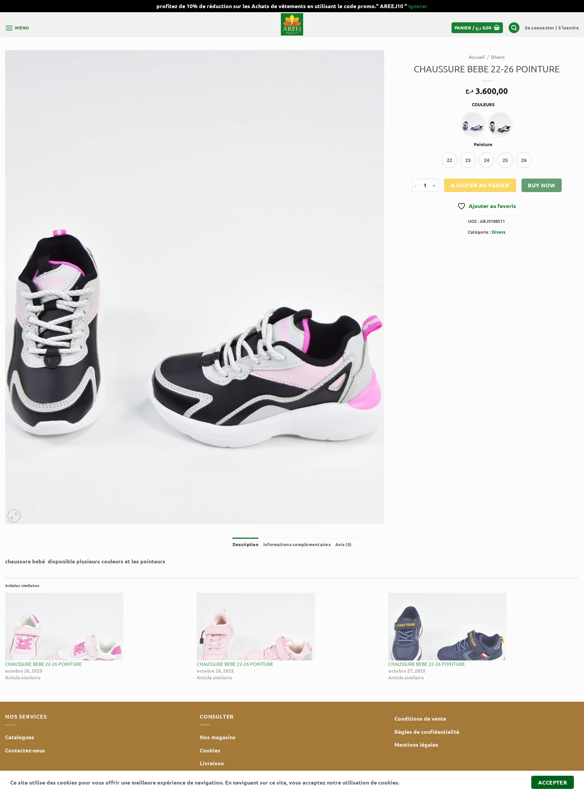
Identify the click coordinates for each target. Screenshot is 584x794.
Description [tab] (246, 544)
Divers (498, 57)
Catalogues (19, 737)
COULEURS (483, 104)
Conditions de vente (420, 718)
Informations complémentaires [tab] (297, 544)
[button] (17, 28)
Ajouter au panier (480, 185)
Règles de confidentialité (426, 731)
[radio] (473, 124)
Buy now (541, 185)
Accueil (477, 57)
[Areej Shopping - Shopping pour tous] (292, 24)
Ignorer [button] (418, 5)
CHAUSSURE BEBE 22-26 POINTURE (43, 664)
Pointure (483, 144)
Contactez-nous (25, 750)
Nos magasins (218, 737)
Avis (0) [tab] (343, 544)
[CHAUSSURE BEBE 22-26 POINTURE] (97, 626)
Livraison (212, 763)
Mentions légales (416, 744)
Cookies (210, 750)
